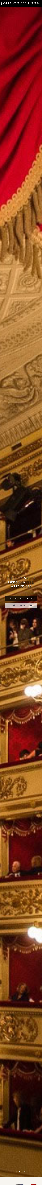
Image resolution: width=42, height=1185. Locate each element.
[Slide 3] (22, 1171)
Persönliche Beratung (21, 605)
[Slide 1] (17, 1171)
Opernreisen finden (21, 598)
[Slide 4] (25, 1171)
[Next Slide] (36, 592)
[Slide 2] (19, 1171)
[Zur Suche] (39, 3)
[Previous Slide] (5, 592)
